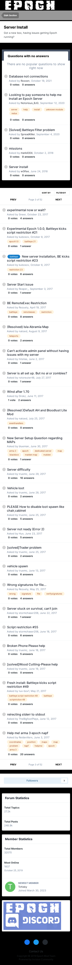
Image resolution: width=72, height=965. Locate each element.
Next (58, 199)
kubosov (24, 236)
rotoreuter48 (26, 377)
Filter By (61, 193)
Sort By (46, 193)
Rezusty (23, 307)
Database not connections (28, 76)
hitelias (23, 359)
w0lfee (25, 171)
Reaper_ (23, 288)
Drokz (22, 396)
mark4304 (26, 152)
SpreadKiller (28, 134)
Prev (13, 199)
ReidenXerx (25, 737)
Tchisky (22, 886)
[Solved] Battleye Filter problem (32, 130)
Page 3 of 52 (36, 199)
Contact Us (36, 951)
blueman (24, 446)
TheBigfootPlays (28, 718)
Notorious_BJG (30, 103)
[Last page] (67, 200)
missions (15, 148)
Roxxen (25, 80)
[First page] (5, 200)
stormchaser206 (28, 612)
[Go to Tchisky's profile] (10, 887)
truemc (23, 473)
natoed (23, 331)
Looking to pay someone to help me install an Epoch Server (35, 96)
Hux (21, 533)
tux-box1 (24, 690)
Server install (18, 167)
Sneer (22, 214)
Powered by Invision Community (36, 959)
